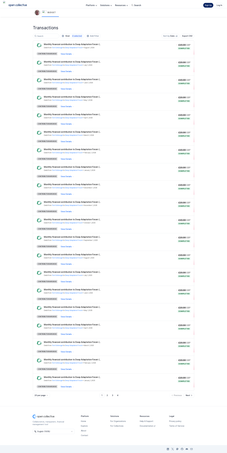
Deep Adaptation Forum (73, 48)
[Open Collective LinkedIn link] (168, 449)
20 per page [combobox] (40, 395)
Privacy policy (175, 421)
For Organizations (118, 421)
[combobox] (170, 36)
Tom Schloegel (57, 48)
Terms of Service (176, 426)
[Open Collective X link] (172, 449)
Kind (74, 36)
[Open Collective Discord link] (187, 449)
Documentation (146, 426)
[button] (50, 12)
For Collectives (116, 426)
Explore (84, 426)
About (83, 430)
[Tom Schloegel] (38, 12)
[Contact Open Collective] (191, 449)
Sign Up (208, 5)
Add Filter (94, 36)
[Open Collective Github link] (182, 449)
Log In (219, 5)
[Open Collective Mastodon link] (177, 449)
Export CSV (187, 36)
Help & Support (146, 421)
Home (83, 421)
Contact (84, 435)
